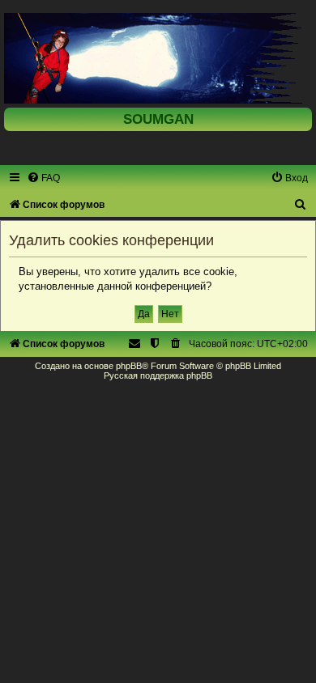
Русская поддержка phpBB (158, 375)
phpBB (129, 366)
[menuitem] (43, 178)
